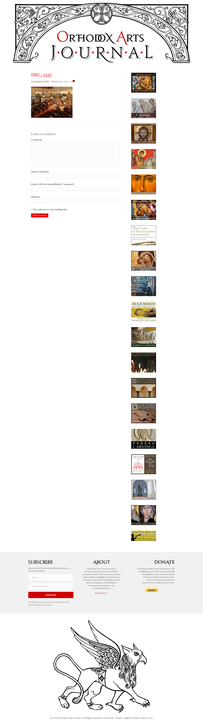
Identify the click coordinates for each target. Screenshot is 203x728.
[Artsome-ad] (143, 514)
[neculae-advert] (143, 158)
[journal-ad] (143, 438)
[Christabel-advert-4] (143, 260)
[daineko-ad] (143, 107)
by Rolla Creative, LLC (139, 718)
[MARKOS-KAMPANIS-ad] (143, 336)
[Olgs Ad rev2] (143, 82)
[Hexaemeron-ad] (143, 311)
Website (35, 197)
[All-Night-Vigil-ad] (143, 286)
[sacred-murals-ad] (143, 489)
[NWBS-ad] (143, 413)
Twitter (119, 718)
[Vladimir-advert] (143, 133)
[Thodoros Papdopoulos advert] (143, 209)
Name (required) (40, 171)
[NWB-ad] (143, 387)
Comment (36, 139)
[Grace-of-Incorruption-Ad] (143, 235)
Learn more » (101, 593)
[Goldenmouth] (143, 535)
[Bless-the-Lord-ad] (143, 362)
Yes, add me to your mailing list (50, 209)
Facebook (109, 718)
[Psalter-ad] (143, 464)
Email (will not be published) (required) (52, 184)
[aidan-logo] (143, 184)
